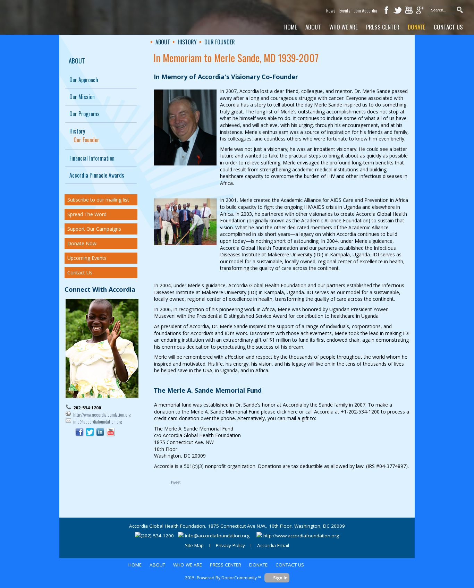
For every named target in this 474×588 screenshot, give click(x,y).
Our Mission (82, 97)
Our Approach (83, 80)
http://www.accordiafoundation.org (101, 414)
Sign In (280, 578)
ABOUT (77, 60)
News (330, 10)
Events (344, 10)
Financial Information (92, 158)
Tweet (175, 482)
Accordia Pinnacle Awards (96, 175)
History (77, 131)
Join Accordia (365, 10)
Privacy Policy (230, 545)
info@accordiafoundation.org (97, 421)
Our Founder (86, 140)
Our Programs (84, 114)
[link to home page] (59, 18)
